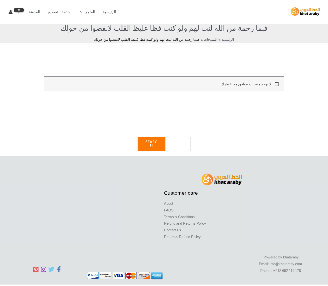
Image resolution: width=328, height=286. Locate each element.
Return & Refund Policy (182, 237)
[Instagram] (44, 269)
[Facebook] (59, 269)
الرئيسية (109, 12)
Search (151, 143)
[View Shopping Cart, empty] (19, 12)
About (168, 203)
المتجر (90, 12)
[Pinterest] (36, 269)
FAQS (169, 210)
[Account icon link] (10, 12)
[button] (81, 12)
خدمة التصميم (59, 12)
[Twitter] (51, 269)
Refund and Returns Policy (185, 223)
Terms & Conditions (179, 217)
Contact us (172, 230)
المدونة (34, 12)
